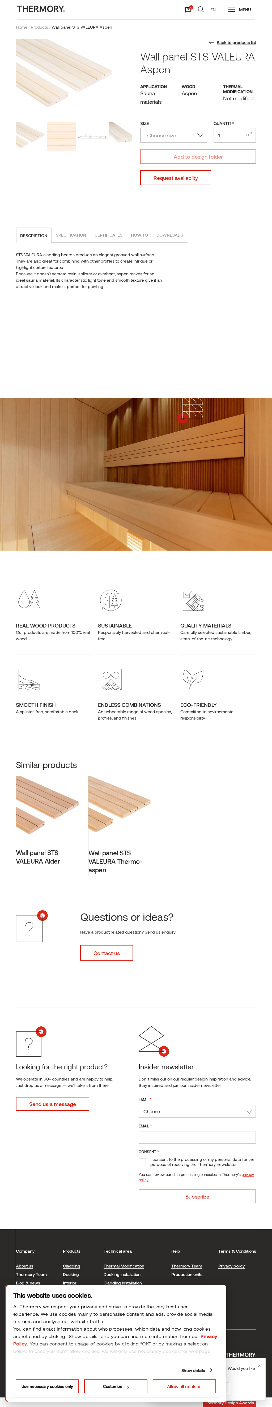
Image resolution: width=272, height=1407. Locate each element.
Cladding (71, 1265)
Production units (186, 1274)
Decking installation (122, 1274)
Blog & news (28, 1282)
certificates (108, 234)
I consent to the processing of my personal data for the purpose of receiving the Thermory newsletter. (202, 1162)
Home (21, 26)
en (213, 9)
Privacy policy (231, 1265)
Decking (71, 1274)
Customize (112, 1386)
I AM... (145, 1099)
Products (39, 26)
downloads (169, 234)
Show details (193, 1370)
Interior (69, 1282)
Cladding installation (123, 1282)
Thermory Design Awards (229, 1402)
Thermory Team (31, 1274)
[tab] (34, 235)
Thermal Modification (124, 1265)
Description (33, 235)
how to (139, 234)
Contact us (107, 953)
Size (144, 123)
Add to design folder (198, 156)
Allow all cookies (184, 1386)
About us (24, 1265)
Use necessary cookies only (47, 1386)
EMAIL (145, 1125)
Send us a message (52, 1104)
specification (71, 234)
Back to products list (236, 42)
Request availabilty (176, 178)
